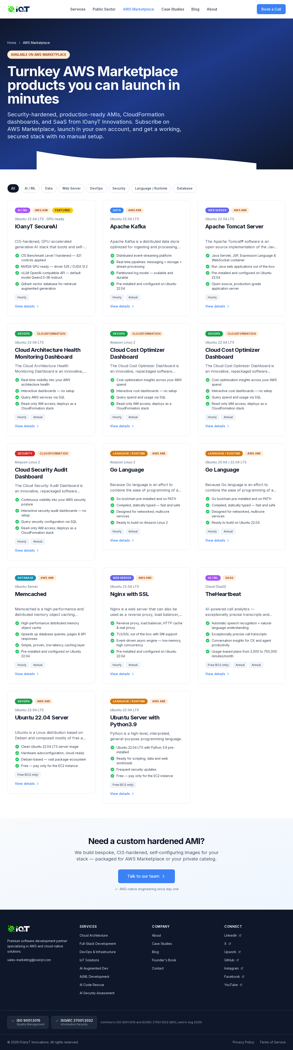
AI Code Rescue (92, 985)
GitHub (229, 960)
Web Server (71, 188)
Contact (158, 968)
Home (11, 43)
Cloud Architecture (94, 935)
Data (49, 188)
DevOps (96, 188)
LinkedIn (230, 935)
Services (77, 9)
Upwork (230, 952)
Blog (195, 9)
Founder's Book (164, 960)
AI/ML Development (94, 976)
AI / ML (30, 188)
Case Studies (172, 9)
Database (185, 188)
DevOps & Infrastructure (98, 952)
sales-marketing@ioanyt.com (29, 960)
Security (118, 188)
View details (25, 306)
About (212, 9)
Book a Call (271, 9)
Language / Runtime (151, 188)
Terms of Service (273, 1042)
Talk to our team (143, 876)
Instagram (231, 968)
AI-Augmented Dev (94, 968)
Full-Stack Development (98, 944)
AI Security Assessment (97, 993)
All (13, 188)
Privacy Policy (243, 1042)
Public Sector (104, 9)
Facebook (232, 976)
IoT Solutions (89, 960)
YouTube (231, 985)
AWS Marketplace (138, 9)
